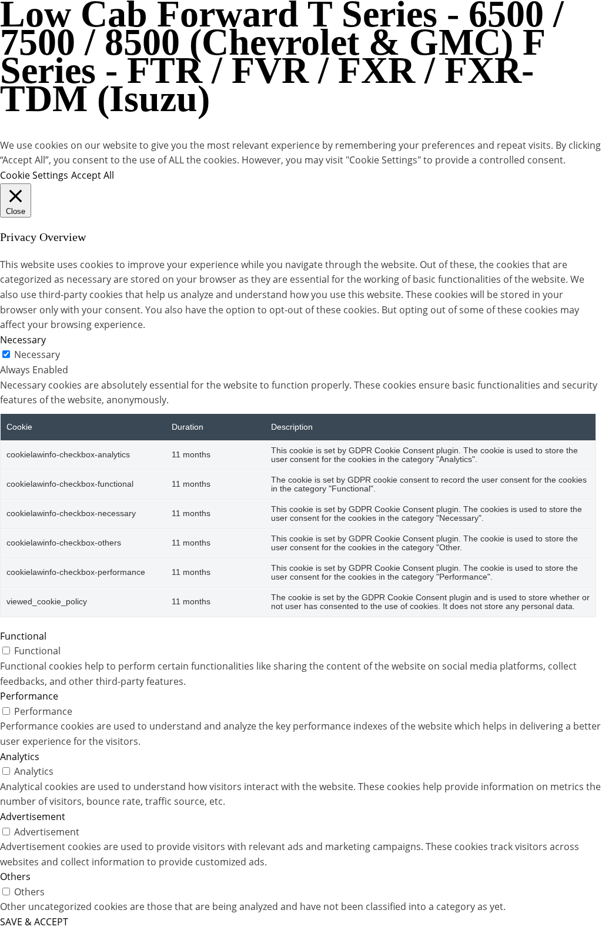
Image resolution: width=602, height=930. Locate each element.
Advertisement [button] (32, 816)
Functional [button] (23, 636)
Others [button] (15, 876)
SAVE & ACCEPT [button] (34, 921)
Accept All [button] (92, 175)
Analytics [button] (19, 756)
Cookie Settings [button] (34, 175)
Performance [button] (29, 696)
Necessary (37, 354)
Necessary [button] (23, 339)
